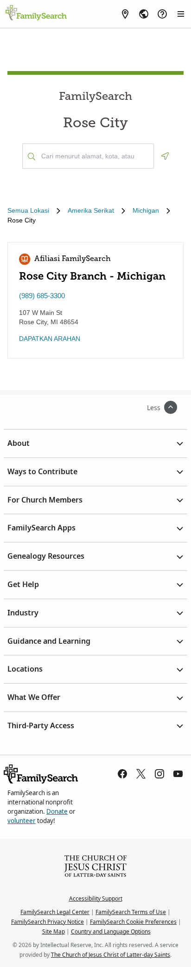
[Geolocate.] (165, 156)
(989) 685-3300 (42, 296)
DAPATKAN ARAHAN (49, 338)
